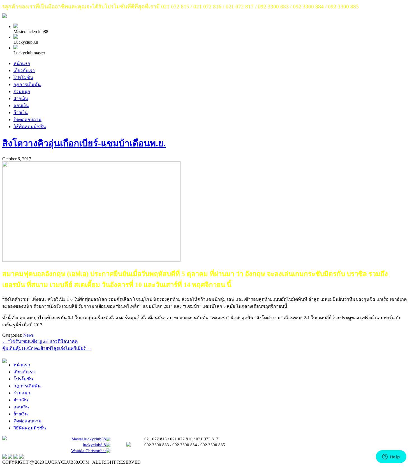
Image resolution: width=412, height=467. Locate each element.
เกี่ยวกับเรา (24, 70)
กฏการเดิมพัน (27, 84)
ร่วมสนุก (21, 91)
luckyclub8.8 (94, 445)
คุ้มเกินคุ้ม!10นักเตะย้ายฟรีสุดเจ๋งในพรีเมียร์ (46, 348)
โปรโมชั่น (23, 77)
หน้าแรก (21, 63)
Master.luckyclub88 (88, 439)
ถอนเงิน (21, 105)
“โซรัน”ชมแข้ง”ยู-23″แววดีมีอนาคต (40, 341)
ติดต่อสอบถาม (27, 119)
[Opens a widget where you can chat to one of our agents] (391, 457)
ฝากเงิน (20, 98)
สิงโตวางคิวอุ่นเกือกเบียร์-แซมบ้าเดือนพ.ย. (84, 143)
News (28, 335)
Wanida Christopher (88, 450)
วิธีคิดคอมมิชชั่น (29, 126)
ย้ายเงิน (20, 112)
